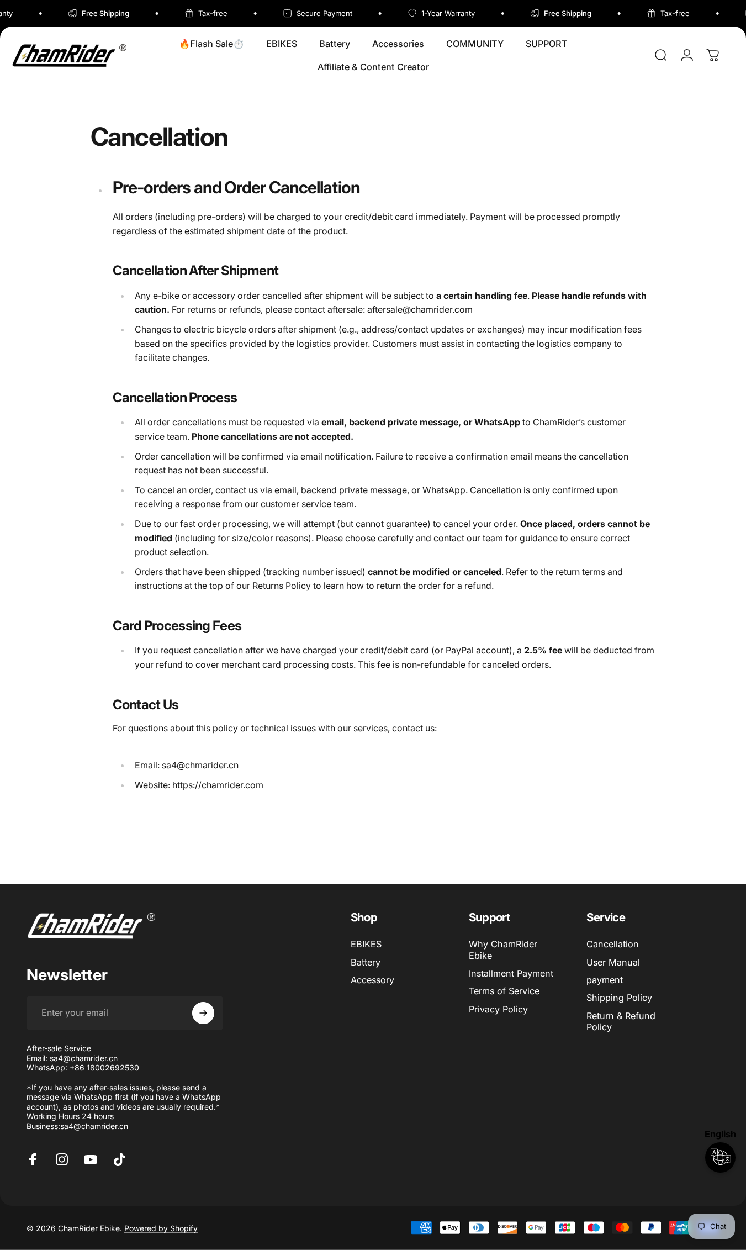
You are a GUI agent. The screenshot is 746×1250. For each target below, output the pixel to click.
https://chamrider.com (217, 784)
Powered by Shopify (161, 1227)
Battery (365, 962)
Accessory (372, 979)
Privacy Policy (498, 1009)
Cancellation (612, 944)
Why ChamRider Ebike (503, 949)
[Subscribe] (203, 1013)
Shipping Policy (619, 997)
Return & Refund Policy (620, 1021)
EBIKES (366, 944)
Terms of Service (504, 990)
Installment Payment (511, 973)
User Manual (613, 962)
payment (604, 979)
